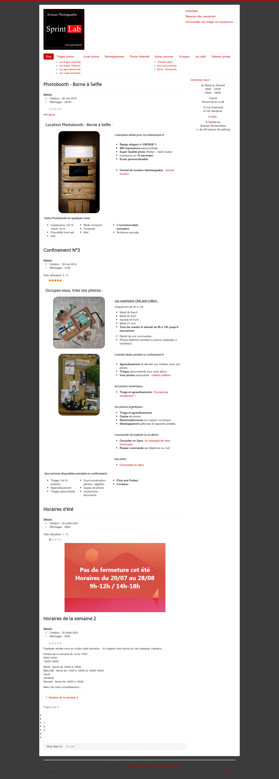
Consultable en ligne (132, 465)
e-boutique (191, 11)
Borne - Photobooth (166, 69)
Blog (48, 56)
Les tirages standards (70, 61)
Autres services (164, 56)
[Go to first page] (45, 715)
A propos (184, 56)
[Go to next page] (45, 734)
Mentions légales (136, 766)
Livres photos (91, 56)
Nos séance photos (167, 65)
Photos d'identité (139, 56)
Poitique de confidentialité (164, 766)
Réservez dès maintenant (200, 16)
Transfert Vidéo (164, 61)
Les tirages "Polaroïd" (70, 65)
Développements (114, 56)
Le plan (212, 116)
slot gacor (49, 114)
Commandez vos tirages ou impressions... (210, 22)
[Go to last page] (45, 737)
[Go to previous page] (45, 719)
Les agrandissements (70, 69)
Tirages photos (65, 56)
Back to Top (228, 771)
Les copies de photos (69, 72)
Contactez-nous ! (201, 80)
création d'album (161, 375)
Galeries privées (221, 56)
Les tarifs (200, 56)
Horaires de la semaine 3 (63, 697)
